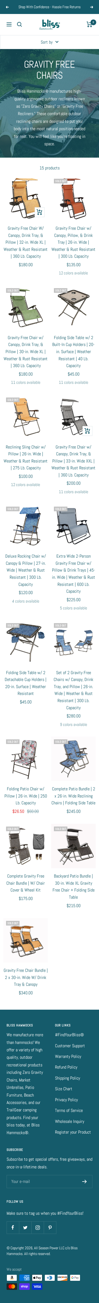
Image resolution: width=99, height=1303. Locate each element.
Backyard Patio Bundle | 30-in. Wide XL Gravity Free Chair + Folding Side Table (74, 886)
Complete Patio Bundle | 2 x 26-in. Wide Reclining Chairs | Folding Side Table (73, 796)
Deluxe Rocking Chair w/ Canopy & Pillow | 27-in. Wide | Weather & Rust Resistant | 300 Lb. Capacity (25, 570)
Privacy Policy (66, 1100)
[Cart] (89, 24)
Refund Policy (66, 1067)
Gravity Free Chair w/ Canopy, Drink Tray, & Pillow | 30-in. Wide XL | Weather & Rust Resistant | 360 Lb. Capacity (26, 351)
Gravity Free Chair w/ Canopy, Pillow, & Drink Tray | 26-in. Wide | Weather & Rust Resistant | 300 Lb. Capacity (73, 242)
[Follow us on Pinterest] (50, 1227)
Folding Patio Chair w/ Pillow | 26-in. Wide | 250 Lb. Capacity (25, 796)
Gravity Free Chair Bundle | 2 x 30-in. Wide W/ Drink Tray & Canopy (26, 977)
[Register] (84, 1181)
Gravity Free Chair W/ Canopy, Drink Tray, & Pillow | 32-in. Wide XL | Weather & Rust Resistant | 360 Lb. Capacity (26, 242)
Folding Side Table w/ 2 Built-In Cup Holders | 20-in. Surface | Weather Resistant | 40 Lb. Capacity (73, 351)
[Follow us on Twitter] (25, 1227)
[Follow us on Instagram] (37, 1227)
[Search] (19, 24)
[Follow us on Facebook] (13, 1227)
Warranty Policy (68, 1056)
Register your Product (73, 1132)
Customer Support (70, 1046)
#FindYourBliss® (69, 1035)
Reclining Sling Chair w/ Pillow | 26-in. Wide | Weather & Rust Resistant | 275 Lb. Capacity (26, 457)
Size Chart (63, 1089)
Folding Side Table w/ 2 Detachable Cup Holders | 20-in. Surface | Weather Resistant (25, 683)
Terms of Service (69, 1110)
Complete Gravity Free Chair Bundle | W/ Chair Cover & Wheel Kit (25, 883)
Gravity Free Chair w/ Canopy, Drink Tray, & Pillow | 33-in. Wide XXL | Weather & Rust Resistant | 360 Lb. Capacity (73, 461)
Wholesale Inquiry (69, 1121)
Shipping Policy (67, 1078)
